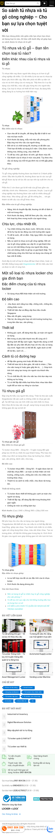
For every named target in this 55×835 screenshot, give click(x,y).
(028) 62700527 (20, 790)
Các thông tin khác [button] (10, 814)
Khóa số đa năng (11, 687)
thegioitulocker (29, 264)
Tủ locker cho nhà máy (32, 696)
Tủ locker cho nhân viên (33, 692)
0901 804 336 (25, 772)
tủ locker (8, 701)
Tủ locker (11, 494)
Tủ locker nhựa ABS (15, 469)
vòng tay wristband (11, 692)
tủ (33, 701)
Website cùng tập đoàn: (12, 805)
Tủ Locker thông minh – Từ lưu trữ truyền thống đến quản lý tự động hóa (13, 657)
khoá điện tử (21, 701)
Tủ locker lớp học (11, 696)
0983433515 (18, 785)
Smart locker (28, 687)
